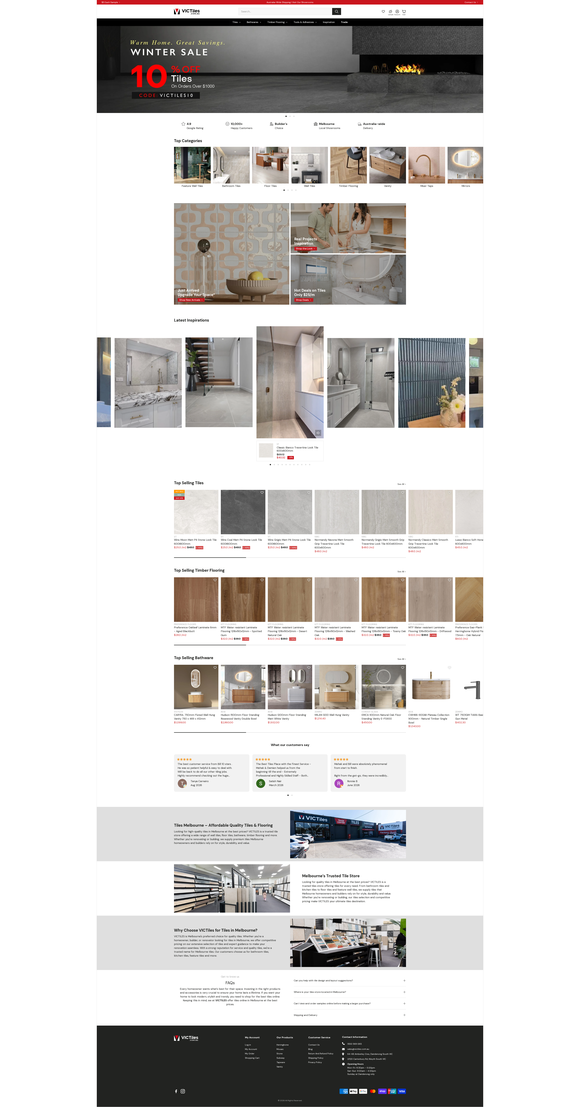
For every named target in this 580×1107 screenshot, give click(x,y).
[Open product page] (192, 165)
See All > (402, 484)
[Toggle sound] (318, 433)
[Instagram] (183, 1091)
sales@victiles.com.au (358, 1049)
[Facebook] (176, 1091)
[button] (290, 11)
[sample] (390, 11)
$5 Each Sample (110, 2)
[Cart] (404, 11)
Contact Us (470, 2)
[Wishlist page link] (383, 11)
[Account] (397, 11)
